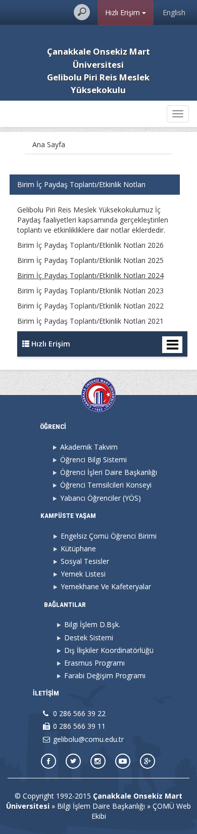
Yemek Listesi (83, 574)
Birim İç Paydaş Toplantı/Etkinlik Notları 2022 (90, 306)
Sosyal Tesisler (85, 561)
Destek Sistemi (88, 637)
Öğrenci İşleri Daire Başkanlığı (108, 472)
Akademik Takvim (89, 447)
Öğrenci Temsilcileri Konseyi (106, 485)
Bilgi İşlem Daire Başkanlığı (101, 806)
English (174, 12)
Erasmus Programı (94, 663)
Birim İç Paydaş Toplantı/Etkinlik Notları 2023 (90, 290)
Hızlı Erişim (123, 12)
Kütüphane (78, 548)
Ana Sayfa (48, 144)
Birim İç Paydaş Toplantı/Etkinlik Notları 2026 (90, 245)
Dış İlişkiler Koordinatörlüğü (109, 650)
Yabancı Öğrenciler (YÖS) (100, 498)
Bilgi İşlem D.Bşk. (92, 624)
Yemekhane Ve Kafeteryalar (106, 586)
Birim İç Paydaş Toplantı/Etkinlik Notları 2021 (90, 321)
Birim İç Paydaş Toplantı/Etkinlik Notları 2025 (90, 260)
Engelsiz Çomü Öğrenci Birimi (109, 536)
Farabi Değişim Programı (104, 675)
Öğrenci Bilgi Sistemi (93, 459)
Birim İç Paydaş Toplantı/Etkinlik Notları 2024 (90, 275)
